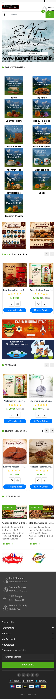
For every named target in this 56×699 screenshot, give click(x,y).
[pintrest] (28, 675)
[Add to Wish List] (12, 303)
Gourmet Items (14, 120)
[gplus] (32, 675)
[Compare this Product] (17, 303)
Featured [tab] (6, 254)
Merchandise (42, 169)
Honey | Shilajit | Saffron (42, 122)
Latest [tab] (26, 254)
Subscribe (28, 665)
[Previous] (47, 254)
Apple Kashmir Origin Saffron (17, 401)
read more (7, 544)
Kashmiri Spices (42, 146)
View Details (16, 310)
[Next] (52, 254)
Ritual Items (14, 192)
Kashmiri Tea (14, 169)
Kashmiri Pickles (13, 216)
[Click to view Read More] (18, 513)
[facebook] (19, 675)
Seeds (42, 192)
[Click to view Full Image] (10, 513)
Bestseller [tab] (17, 254)
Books (14, 97)
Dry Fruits (42, 97)
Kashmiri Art (14, 146)
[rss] (37, 675)
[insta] (24, 675)
